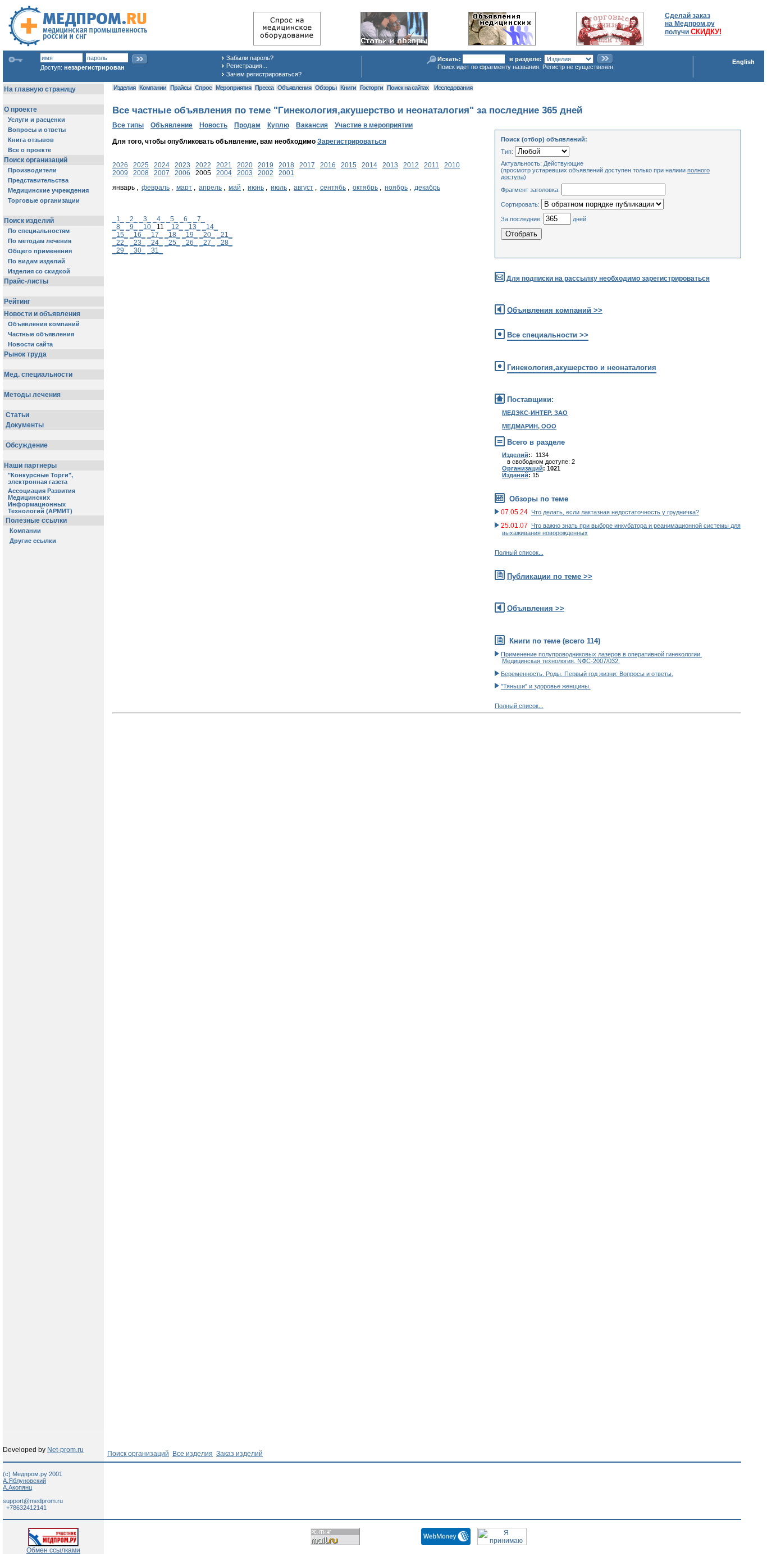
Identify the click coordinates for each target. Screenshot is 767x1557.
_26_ (190, 242)
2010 (452, 165)
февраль (155, 187)
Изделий (515, 454)
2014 (369, 165)
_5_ (172, 219)
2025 (141, 165)
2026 (120, 165)
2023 (182, 165)
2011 (431, 165)
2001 (286, 173)
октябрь (365, 187)
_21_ (224, 235)
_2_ (132, 219)
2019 (265, 165)
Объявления (294, 87)
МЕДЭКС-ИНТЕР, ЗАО (535, 412)
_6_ (185, 219)
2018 (286, 165)
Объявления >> (535, 608)
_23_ (137, 242)
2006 (182, 173)
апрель (210, 187)
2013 (390, 165)
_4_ (159, 219)
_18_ (172, 235)
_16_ (137, 235)
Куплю (278, 125)
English (743, 61)
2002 (265, 173)
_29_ (120, 250)
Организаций (522, 468)
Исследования (453, 87)
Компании (152, 87)
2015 (349, 165)
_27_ (207, 242)
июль (279, 187)
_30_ (137, 250)
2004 (224, 173)
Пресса (264, 87)
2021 (224, 165)
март (184, 187)
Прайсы (180, 87)
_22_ (120, 242)
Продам (247, 125)
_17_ (155, 235)
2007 (162, 173)
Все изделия (192, 1454)
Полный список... (519, 552)
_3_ (145, 219)
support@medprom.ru (33, 1500)
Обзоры (325, 87)
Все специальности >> (547, 335)
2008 (141, 173)
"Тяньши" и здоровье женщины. (546, 686)
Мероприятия (233, 87)
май (235, 187)
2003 (245, 173)
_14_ (210, 227)
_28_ (224, 242)
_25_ (172, 242)
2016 (328, 165)
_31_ (155, 250)
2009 (120, 173)
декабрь (427, 187)
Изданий (515, 475)
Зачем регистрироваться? (264, 74)
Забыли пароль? (249, 57)
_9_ (132, 227)
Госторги (371, 87)
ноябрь (396, 187)
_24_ (155, 242)
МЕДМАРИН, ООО (529, 426)
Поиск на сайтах (408, 87)
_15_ (120, 235)
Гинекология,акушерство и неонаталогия (581, 367)
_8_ (118, 227)
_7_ (199, 219)
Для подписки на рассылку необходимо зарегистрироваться (608, 278)
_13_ (192, 227)
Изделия (124, 87)
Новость (213, 125)
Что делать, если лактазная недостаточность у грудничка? (615, 512)
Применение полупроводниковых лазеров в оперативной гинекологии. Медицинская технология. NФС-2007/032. (601, 657)
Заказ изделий (239, 1454)
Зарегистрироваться (351, 141)
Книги (348, 87)
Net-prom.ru (65, 1450)
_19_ (190, 235)
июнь (256, 187)
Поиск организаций (138, 1454)
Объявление (171, 125)
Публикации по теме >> (549, 576)
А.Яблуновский (24, 1480)
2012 (411, 165)
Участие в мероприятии (374, 125)
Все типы (128, 125)
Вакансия (312, 125)
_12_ (175, 227)
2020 (245, 165)
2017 (307, 165)
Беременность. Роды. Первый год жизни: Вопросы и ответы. (587, 673)
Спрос (203, 87)
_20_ (207, 235)
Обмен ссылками (53, 1550)
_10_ (147, 227)
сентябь (333, 187)
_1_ (118, 219)
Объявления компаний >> (554, 310)
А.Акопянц (17, 1487)
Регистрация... (246, 65)
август (303, 187)
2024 (162, 165)
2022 (203, 165)
